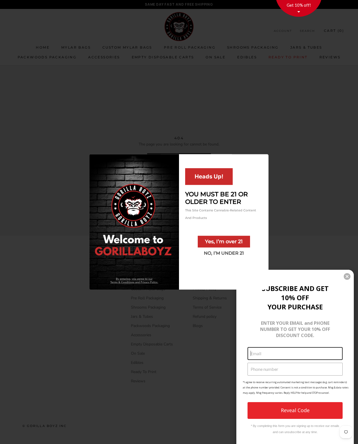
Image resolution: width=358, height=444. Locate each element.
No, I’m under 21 (224, 253)
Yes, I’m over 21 (224, 241)
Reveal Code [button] (295, 410)
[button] (347, 276)
